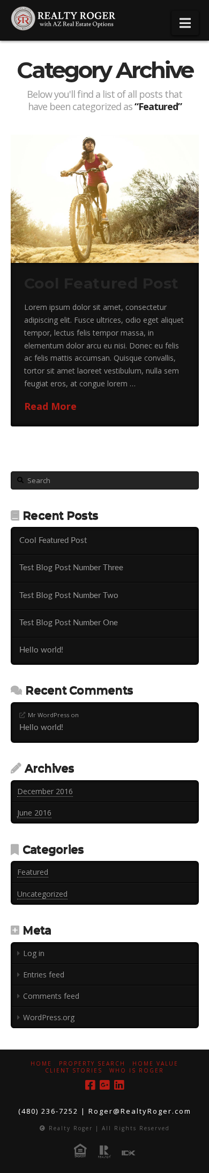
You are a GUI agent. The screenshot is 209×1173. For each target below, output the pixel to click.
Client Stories (73, 1070)
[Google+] (104, 1085)
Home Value (155, 1063)
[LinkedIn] (119, 1085)
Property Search (92, 1063)
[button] (185, 23)
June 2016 (34, 812)
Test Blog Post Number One (68, 623)
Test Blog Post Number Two (68, 596)
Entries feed (43, 974)
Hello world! (41, 650)
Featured (32, 872)
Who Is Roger (136, 1070)
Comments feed (51, 996)
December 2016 (45, 791)
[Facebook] (90, 1085)
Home (41, 1063)
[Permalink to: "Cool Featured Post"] (105, 199)
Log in (33, 953)
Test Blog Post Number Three (71, 568)
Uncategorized (42, 894)
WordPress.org (48, 1017)
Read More (50, 406)
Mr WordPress (48, 715)
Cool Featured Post (101, 283)
